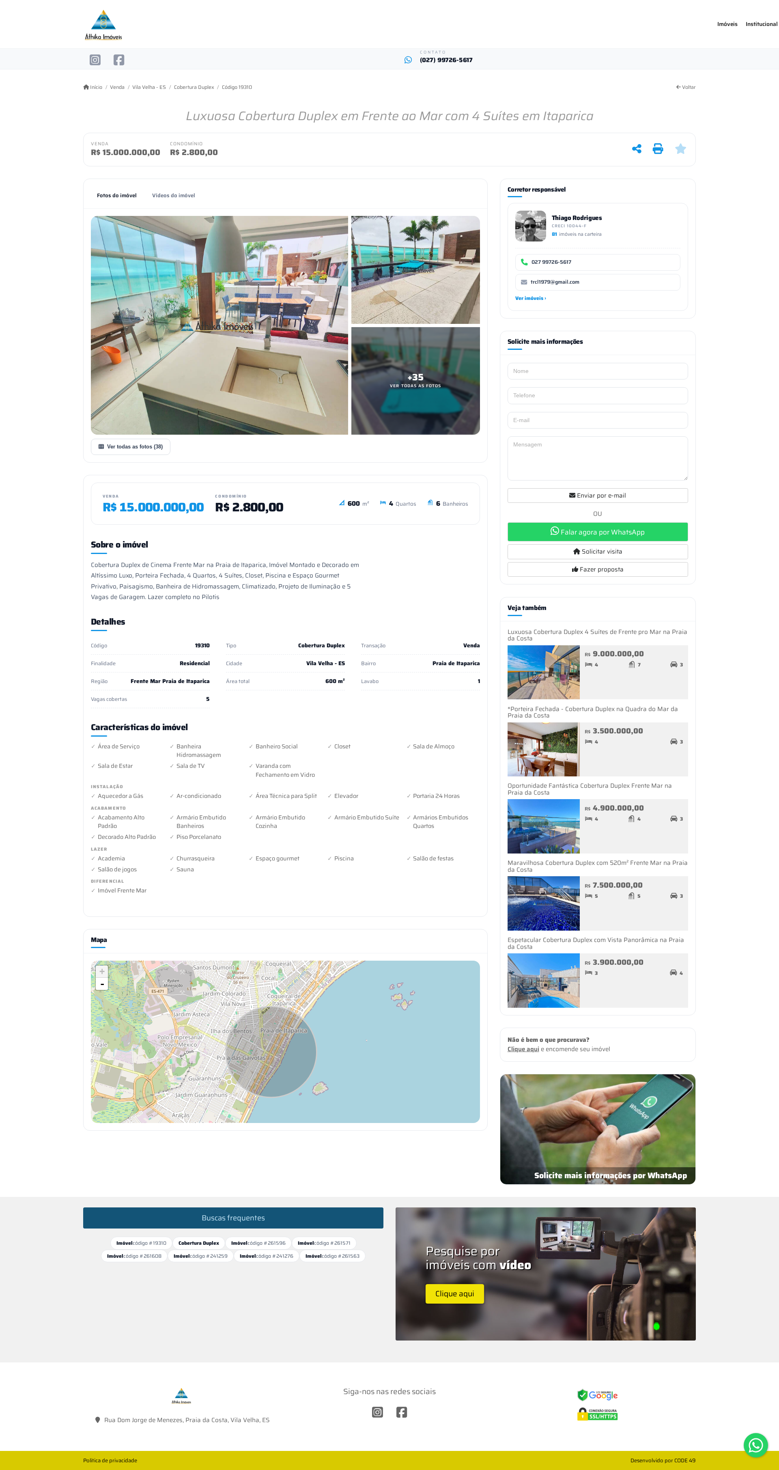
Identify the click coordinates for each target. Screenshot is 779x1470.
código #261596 (258, 1243)
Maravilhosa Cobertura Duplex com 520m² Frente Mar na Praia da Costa (598, 866)
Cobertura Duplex (194, 87)
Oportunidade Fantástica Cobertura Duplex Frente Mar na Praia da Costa (590, 789)
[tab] (116, 195)
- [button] (102, 983)
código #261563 (332, 1256)
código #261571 (324, 1243)
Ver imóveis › (530, 298)
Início (95, 87)
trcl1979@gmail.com (555, 282)
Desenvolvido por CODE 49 (663, 1460)
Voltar (688, 87)
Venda (117, 87)
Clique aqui (523, 1049)
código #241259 (201, 1256)
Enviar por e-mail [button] (600, 495)
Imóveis (727, 23)
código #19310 (141, 1243)
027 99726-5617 (551, 262)
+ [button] (102, 971)
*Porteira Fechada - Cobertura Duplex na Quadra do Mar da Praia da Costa (593, 712)
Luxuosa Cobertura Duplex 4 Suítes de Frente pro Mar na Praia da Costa (597, 635)
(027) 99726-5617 (446, 60)
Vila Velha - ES (149, 87)
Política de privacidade (110, 1460)
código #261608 (134, 1256)
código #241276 (266, 1256)
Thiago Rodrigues (577, 218)
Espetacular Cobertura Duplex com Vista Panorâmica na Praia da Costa (596, 943)
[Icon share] (95, 60)
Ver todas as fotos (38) (135, 447)
